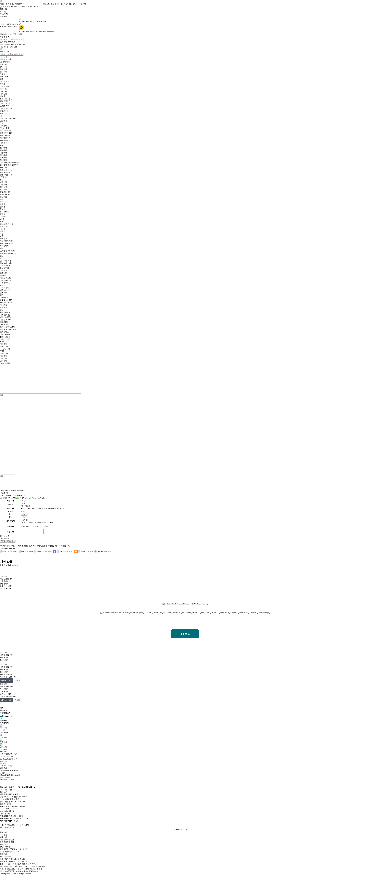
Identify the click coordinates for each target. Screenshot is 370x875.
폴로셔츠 (3, 197)
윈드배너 (3, 155)
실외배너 (3, 148)
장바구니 (3, 16)
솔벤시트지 (4, 77)
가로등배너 (4, 126)
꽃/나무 (3, 275)
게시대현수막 (5, 138)
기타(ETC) (4, 298)
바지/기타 (3, 202)
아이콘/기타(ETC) (6, 283)
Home (2, 363)
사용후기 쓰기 (6, 680)
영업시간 (3, 273)
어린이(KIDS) (5, 280)
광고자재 (3, 64)
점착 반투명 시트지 (7, 327)
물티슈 (2, 209)
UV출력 (3, 177)
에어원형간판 (5, 101)
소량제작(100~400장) (8, 251)
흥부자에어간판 (6, 99)
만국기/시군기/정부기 (8, 118)
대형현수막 (4, 143)
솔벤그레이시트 (6, 170)
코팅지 (2, 74)
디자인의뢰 (4, 346)
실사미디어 (4, 72)
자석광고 (3, 239)
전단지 (2, 256)
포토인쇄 (3, 226)
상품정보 (3, 576)
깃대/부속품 (4, 128)
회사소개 (3, 787)
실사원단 (3, 69)
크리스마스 (4, 332)
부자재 (2, 84)
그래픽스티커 (5, 266)
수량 (10, 517)
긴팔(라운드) (5, 192)
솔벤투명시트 (5, 172)
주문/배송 (3, 14)
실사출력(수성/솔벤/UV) (9, 162)
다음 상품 (11, 548)
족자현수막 (4, 140)
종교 (1, 310)
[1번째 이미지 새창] (7, 482)
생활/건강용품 (5, 339)
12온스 (2, 221)
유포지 (2, 180)
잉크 (1, 79)
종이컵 (2, 214)
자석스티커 (4, 246)
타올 (1, 236)
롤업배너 (3, 158)
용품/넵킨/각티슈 (6, 224)
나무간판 (3, 182)
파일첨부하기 (26, 526)
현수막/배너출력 (6, 131)
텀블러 (2, 231)
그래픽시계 (4, 288)
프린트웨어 (4, 189)
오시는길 (3, 835)
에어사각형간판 (6, 104)
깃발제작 (3, 121)
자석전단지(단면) (6, 241)
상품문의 (4, 584)
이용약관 (10, 787)
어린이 (2, 295)
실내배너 (3, 150)
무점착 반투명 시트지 (8, 329)
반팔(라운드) (5, 194)
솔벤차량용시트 (6, 175)
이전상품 (3, 548)
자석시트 (3, 89)
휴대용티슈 (4, 212)
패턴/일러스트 (5, 278)
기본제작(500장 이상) (8, 253)
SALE (2, 342)
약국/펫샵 (3, 307)
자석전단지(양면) (6, 244)
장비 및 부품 (5, 86)
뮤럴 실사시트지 (6, 300)
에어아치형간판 (6, 108)
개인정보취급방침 (7, 840)
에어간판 (3, 91)
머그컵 (2, 229)
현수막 (2, 145)
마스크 (2, 258)
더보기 (17, 680)
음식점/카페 (4, 268)
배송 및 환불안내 (6, 579)
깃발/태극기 (4, 111)
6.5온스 (3, 217)
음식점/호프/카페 (6, 302)
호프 (1, 285)
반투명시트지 (5, 325)
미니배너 (3, 160)
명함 (1, 248)
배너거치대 (4, 81)
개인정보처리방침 (22, 787)
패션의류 (3, 185)
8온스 (2, 219)
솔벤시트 (3, 167)
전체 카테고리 (5, 59)
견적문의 (3, 361)
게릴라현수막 (5, 135)
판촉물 (2, 204)
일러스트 (3, 293)
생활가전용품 (5, 334)
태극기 (2, 116)
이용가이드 (4, 837)
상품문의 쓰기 (6, 700)
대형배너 (3, 153)
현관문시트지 (5, 312)
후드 (1, 199)
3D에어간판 (4, 106)
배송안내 (3, 358)
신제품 (2, 96)
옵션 (10, 514)
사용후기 (4, 581)
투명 (1, 234)
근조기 (2, 123)
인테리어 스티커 (6, 261)
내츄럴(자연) (5, 290)
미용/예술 (3, 271)
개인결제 (3, 344)
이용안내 (32, 787)
